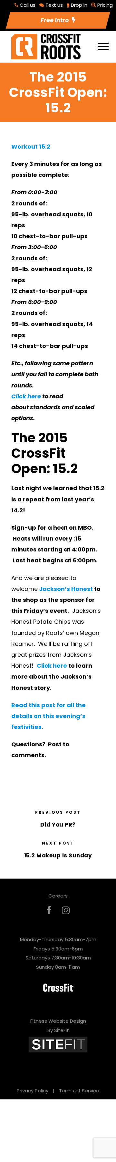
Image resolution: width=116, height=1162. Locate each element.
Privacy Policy (32, 1090)
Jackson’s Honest (66, 589)
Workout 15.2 (30, 147)
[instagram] (66, 910)
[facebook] (49, 910)
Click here (26, 396)
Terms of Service (79, 1090)
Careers (58, 895)
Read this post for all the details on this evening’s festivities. (48, 716)
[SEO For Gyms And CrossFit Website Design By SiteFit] (58, 1044)
